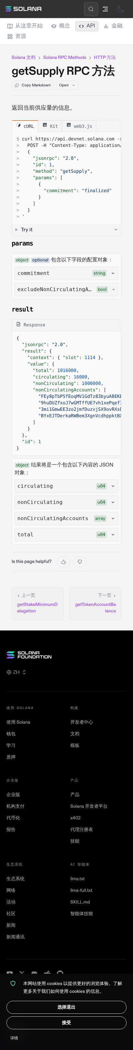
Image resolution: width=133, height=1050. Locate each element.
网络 (10, 890)
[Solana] (23, 9)
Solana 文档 (24, 57)
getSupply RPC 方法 (63, 71)
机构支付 (15, 806)
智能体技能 (81, 914)
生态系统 (15, 879)
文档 (74, 734)
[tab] (25, 126)
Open (64, 85)
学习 (10, 746)
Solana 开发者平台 (88, 806)
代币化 (13, 818)
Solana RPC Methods (64, 57)
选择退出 (66, 1007)
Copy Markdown (36, 85)
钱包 (10, 734)
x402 (75, 818)
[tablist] (66, 126)
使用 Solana (18, 722)
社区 (10, 914)
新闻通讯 (15, 937)
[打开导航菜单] (105, 9)
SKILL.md (80, 902)
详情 (14, 1038)
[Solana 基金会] (66, 655)
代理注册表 (81, 830)
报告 (10, 830)
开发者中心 (81, 722)
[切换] (121, 9)
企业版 (13, 795)
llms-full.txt (81, 890)
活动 (10, 902)
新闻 (10, 925)
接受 (66, 1022)
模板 (74, 746)
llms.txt (77, 879)
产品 (74, 795)
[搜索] (91, 9)
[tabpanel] (66, 183)
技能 (74, 841)
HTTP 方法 (105, 57)
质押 (10, 757)
